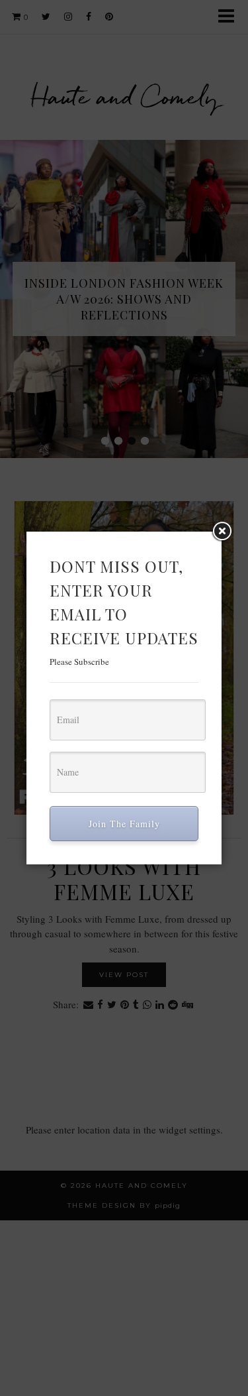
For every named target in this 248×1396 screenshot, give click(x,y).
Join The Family (124, 823)
